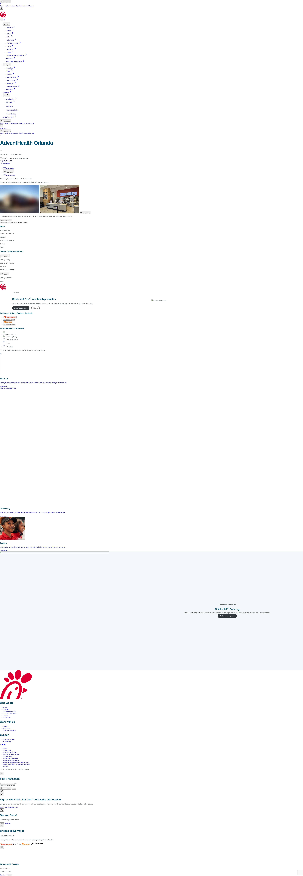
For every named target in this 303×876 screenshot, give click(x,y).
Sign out (31, 6)
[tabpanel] (151, 388)
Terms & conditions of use (11, 754)
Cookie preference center (11, 760)
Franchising (6, 728)
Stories (5, 715)
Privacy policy (7, 756)
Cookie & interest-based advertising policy (16, 762)
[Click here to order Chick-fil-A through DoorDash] (10, 317)
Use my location (7, 788)
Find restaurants (7, 2)
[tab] (5, 222)
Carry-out (5, 256)
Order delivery (10, 172)
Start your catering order (227, 616)
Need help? (6, 163)
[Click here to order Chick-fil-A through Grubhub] (7, 321)
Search (13, 788)
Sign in (35, 308)
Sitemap (5, 766)
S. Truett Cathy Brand (9, 713)
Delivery (5, 274)
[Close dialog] (2, 773)
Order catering (10, 175)
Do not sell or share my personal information (16, 764)
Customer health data (9, 752)
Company (6, 709)
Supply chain (7, 750)
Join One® (20, 308)
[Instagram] (1, 745)
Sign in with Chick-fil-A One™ (9, 807)
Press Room (7, 717)
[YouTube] (5, 745)
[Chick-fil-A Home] (3, 17)
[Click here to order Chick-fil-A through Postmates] (9, 324)
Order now (3, 128)
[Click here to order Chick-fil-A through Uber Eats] (9, 319)
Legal (5, 748)
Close (10, 875)
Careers (5, 726)
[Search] (1, 8)
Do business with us (9, 730)
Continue (7, 823)
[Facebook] (3, 745)
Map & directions (86, 213)
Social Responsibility (9, 711)
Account (26, 6)
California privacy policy (10, 758)
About (5, 707)
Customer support (8, 739)
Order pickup (10, 168)
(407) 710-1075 (7, 161)
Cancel (2, 823)
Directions (3, 875)
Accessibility (7, 741)
